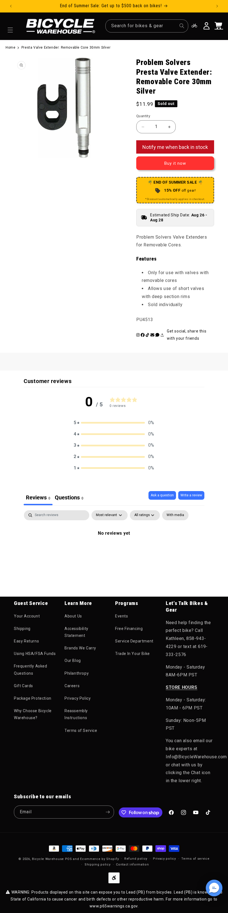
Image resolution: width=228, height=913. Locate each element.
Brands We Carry (80, 648)
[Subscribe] (107, 812)
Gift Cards (23, 686)
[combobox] (147, 26)
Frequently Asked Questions (30, 669)
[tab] (69, 498)
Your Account (27, 616)
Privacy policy (164, 859)
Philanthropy (77, 673)
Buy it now (175, 163)
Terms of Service (81, 730)
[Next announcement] (217, 6)
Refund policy (135, 859)
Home (10, 47)
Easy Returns (26, 641)
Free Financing (129, 628)
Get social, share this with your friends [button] (186, 334)
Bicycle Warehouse (48, 859)
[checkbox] (175, 515)
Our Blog (73, 660)
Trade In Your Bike (132, 653)
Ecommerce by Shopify (99, 859)
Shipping (22, 628)
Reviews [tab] (38, 497)
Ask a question (162, 495)
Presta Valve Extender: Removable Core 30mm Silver (65, 47)
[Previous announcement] (11, 6)
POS (68, 859)
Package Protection (32, 698)
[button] (10, 30)
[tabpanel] (114, 552)
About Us (73, 616)
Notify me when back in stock (175, 147)
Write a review (191, 495)
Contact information (132, 864)
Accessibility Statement (76, 632)
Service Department (134, 641)
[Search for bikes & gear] (182, 26)
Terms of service (195, 859)
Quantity (143, 116)
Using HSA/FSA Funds (35, 653)
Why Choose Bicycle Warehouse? (33, 714)
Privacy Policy (78, 698)
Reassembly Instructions (76, 714)
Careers (72, 686)
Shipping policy (98, 864)
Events (121, 616)
